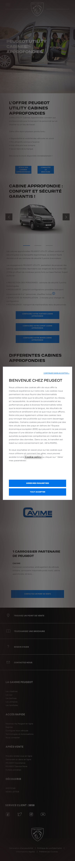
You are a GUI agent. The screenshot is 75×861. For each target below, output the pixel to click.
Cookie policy (33, 457)
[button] (56, 373)
